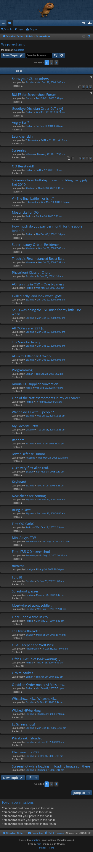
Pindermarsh (32, 541)
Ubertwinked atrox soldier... (32, 605)
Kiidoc (29, 387)
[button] (56, 62)
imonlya (30, 569)
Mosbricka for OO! (26, 212)
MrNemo (30, 154)
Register (34, 29)
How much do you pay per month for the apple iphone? (47, 228)
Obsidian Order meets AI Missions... (39, 684)
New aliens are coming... (30, 496)
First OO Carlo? (23, 523)
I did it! (17, 577)
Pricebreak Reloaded (27, 738)
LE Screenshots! (23, 724)
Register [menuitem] (90, 23)
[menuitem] (89, 36)
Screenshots (13, 44)
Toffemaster (32, 140)
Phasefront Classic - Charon (32, 272)
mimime (18, 566)
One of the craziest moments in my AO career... (47, 398)
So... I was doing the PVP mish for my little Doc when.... (46, 312)
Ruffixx (29, 216)
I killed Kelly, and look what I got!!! (37, 296)
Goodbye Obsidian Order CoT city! (37, 108)
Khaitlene (30, 188)
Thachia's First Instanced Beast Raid (38, 258)
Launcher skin (22, 136)
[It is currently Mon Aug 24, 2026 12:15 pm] (83, 36)
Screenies (19, 150)
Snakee (30, 471)
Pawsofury (31, 555)
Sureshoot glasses (25, 591)
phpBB (35, 840)
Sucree (29, 98)
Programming (22, 370)
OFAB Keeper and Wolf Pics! (33, 645)
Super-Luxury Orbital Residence (35, 244)
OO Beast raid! (23, 166)
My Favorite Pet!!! (25, 426)
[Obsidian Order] (46, 10)
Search (7, 29)
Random (18, 440)
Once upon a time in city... (31, 617)
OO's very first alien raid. (30, 468)
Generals (19, 50)
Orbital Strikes (22, 673)
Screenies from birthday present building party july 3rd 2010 (50, 182)
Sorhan (29, 112)
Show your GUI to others (30, 78)
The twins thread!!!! (26, 631)
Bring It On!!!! (22, 510)
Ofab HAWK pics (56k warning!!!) (36, 659)
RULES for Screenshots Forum (34, 94)
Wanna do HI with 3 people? (33, 412)
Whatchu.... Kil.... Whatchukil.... (35, 698)
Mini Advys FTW (24, 537)
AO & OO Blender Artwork (31, 356)
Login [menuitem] (84, 23)
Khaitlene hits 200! (26, 752)
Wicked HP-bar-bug (26, 710)
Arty (39, 844)
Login (20, 29)
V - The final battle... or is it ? (33, 198)
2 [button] (51, 63)
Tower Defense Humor (28, 454)
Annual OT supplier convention (35, 384)
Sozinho (30, 82)
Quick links (4, 23)
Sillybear (30, 499)
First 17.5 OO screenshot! (31, 551)
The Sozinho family (26, 342)
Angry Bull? (20, 122)
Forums (10, 23)
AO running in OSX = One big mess (38, 284)
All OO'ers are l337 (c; (28, 328)
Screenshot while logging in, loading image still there (51, 766)
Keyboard (19, 481)
